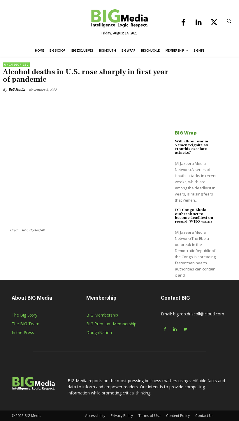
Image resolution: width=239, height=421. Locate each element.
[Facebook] (183, 23)
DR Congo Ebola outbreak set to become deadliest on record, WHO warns (194, 216)
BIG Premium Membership (111, 323)
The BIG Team (25, 323)
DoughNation (99, 332)
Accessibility (95, 415)
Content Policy (178, 415)
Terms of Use (149, 415)
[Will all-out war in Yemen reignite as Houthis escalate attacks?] (228, 147)
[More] (99, 103)
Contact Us (204, 415)
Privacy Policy (122, 415)
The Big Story (24, 315)
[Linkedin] (198, 23)
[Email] (85, 103)
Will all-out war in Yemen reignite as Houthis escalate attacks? (191, 147)
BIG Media (16, 89)
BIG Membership (102, 315)
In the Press (23, 332)
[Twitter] (214, 23)
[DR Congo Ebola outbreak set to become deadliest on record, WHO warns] (228, 216)
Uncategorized (16, 65)
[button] (229, 20)
